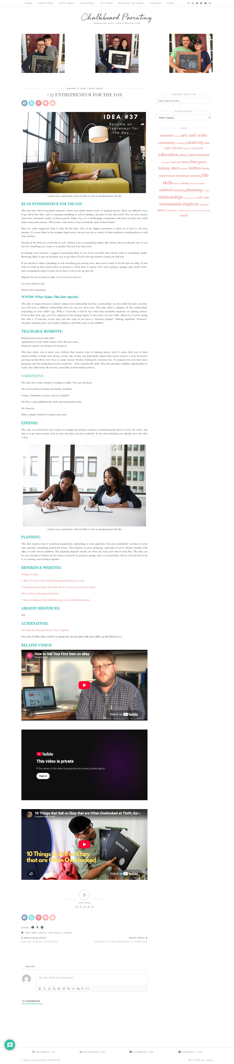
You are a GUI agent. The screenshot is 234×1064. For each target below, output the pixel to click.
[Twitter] (189, 3)
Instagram (93, 1052)
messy (177, 183)
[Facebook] (201, 3)
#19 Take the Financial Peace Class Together (45, 630)
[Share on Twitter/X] (37, 927)
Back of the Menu (131, 3)
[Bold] (39, 989)
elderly (183, 155)
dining (194, 148)
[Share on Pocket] (45, 103)
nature (201, 183)
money (68, 933)
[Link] (78, 989)
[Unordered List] (63, 989)
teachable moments (184, 210)
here (119, 636)
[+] (87, 988)
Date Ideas (66, 3)
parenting (179, 190)
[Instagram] (193, 3)
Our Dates (87, 3)
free (193, 161)
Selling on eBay (29, 574)
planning (194, 189)
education (168, 154)
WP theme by (200, 1060)
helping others (169, 167)
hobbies (195, 168)
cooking (180, 143)
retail (195, 198)
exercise (176, 162)
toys (208, 210)
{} (82, 988)
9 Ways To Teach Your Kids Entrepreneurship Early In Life (52, 580)
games (202, 161)
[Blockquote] (68, 989)
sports (161, 209)
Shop (170, 3)
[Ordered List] (59, 989)
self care (203, 197)
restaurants (188, 198)
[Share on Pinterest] (38, 103)
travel (184, 215)
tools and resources (199, 210)
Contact (155, 3)
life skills (55, 933)
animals (177, 136)
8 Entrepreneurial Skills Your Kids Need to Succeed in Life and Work (58, 587)
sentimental (170, 203)
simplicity (190, 204)
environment (165, 162)
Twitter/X (45, 1052)
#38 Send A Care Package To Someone (120, 939)
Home (28, 3)
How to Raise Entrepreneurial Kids (39, 593)
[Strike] (54, 989)
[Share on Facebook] (24, 103)
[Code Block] (73, 989)
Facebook (142, 1052)
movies (194, 183)
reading (206, 190)
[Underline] (49, 989)
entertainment (198, 154)
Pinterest (191, 1052)
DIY (201, 148)
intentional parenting (188, 175)
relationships (170, 196)
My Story (106, 3)
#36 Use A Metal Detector (39, 939)
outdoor (166, 189)
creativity (195, 142)
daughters (187, 148)
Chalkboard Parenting (117, 17)
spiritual (204, 204)
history (184, 168)
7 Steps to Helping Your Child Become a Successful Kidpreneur (55, 599)
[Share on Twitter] (31, 103)
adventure (167, 135)
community (166, 142)
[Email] (206, 3)
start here (171, 210)
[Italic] (44, 989)
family (185, 162)
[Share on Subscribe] (53, 103)
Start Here (45, 3)
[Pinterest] (197, 3)
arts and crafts (36, 933)
